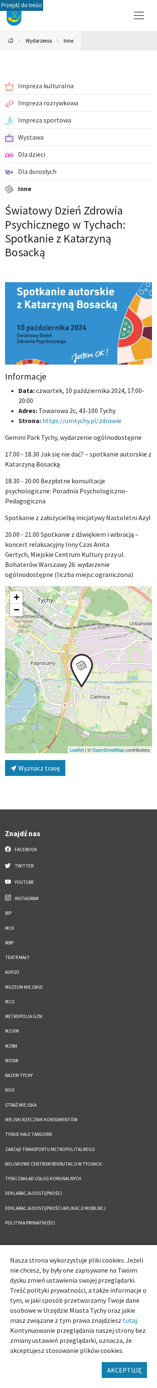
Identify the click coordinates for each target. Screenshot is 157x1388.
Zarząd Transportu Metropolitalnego (50, 1149)
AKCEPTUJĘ (124, 1370)
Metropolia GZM (23, 1016)
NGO (10, 1090)
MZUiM (12, 1031)
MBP (9, 943)
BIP (8, 913)
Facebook (25, 849)
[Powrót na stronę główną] (10, 40)
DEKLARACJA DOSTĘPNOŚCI (33, 1193)
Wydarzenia (39, 40)
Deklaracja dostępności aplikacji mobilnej (55, 1208)
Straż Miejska (20, 1105)
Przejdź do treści (21, 5)
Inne (68, 40)
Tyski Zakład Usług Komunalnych (43, 1178)
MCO (10, 1002)
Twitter (23, 866)
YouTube (24, 882)
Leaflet (77, 749)
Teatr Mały (17, 957)
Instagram (26, 898)
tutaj (130, 1320)
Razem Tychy (19, 1075)
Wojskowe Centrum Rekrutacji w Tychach (53, 1164)
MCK (9, 928)
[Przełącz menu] (139, 15)
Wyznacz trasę (38, 768)
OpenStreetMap (108, 749)
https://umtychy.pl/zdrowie (81, 420)
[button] (81, 670)
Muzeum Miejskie (24, 987)
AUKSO (12, 972)
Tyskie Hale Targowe (28, 1134)
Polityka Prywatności (30, 1223)
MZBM (11, 1046)
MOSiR (11, 1061)
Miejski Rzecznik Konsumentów (41, 1120)
